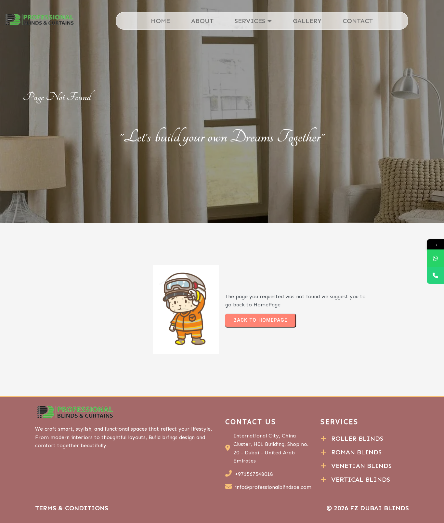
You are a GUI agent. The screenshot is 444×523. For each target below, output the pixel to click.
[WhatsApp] (435, 258)
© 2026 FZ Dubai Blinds (367, 508)
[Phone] (435, 275)
